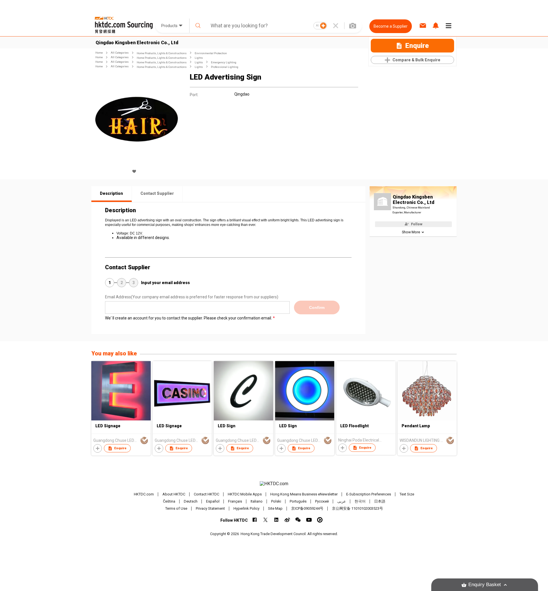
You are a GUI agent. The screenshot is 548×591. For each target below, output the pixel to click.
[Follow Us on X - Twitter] (265, 520)
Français (235, 501)
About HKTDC (173, 494)
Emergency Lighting (223, 62)
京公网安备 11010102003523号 (357, 508)
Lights (199, 57)
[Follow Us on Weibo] (287, 520)
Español (212, 501)
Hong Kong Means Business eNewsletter (304, 494)
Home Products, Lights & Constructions (162, 53)
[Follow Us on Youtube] (309, 520)
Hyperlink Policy (246, 508)
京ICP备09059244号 (307, 508)
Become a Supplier (391, 26)
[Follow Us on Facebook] (254, 520)
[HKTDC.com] (274, 483)
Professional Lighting (224, 66)
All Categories (120, 52)
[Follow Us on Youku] (320, 520)
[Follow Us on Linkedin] (276, 520)
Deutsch (191, 501)
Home (99, 52)
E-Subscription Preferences (368, 494)
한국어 (360, 501)
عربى (341, 501)
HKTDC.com (144, 494)
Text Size (407, 494)
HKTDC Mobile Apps (245, 494)
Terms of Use (176, 508)
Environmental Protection (211, 53)
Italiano (257, 501)
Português (298, 501)
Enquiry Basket (484, 584)
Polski (276, 501)
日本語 (379, 501)
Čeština (169, 501)
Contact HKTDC (206, 494)
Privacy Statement (210, 508)
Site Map (275, 508)
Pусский (322, 501)
